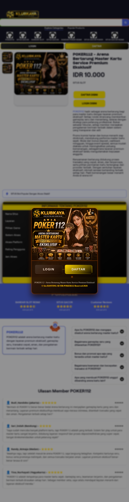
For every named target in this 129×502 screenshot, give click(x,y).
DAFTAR (78, 269)
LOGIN (48, 269)
